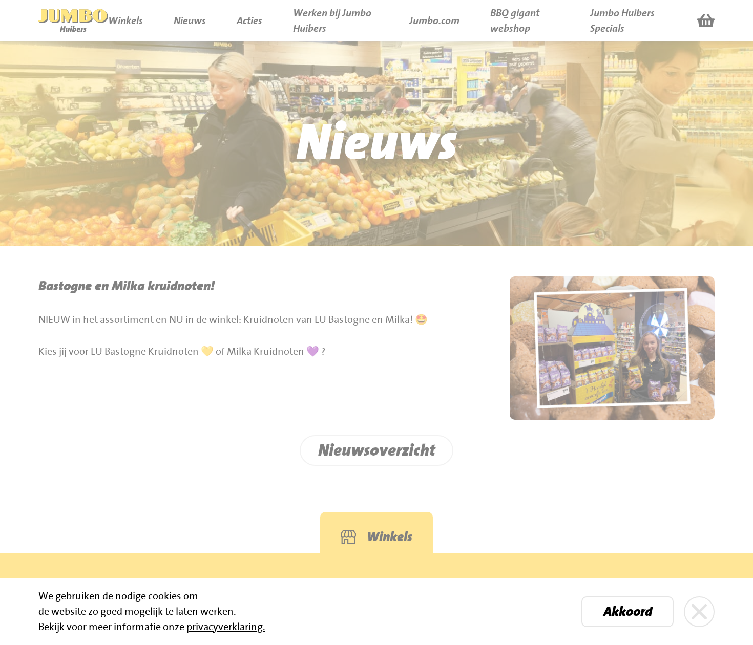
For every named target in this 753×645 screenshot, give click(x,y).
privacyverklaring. (225, 627)
